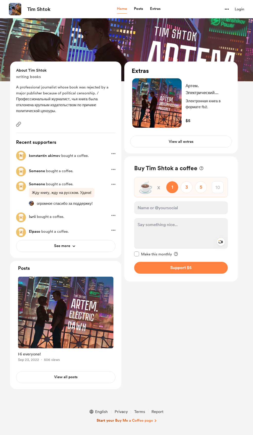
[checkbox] (153, 254)
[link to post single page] (65, 320)
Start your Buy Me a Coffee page (125, 420)
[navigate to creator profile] (15, 9)
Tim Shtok (38, 9)
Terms (139, 411)
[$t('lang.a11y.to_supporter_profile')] (31, 203)
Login (239, 9)
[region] (181, 107)
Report (157, 411)
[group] (65, 320)
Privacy (121, 411)
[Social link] (18, 124)
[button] (122, 9)
